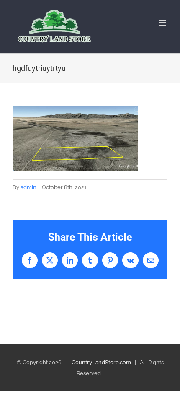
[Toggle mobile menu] (163, 22)
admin (28, 187)
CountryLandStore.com (101, 362)
